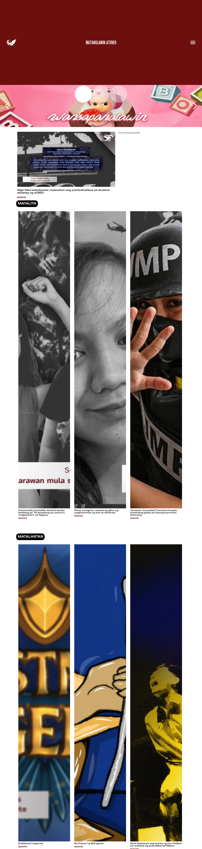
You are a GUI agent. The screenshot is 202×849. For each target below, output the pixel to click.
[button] (7, 106)
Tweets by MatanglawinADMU (129, 133)
